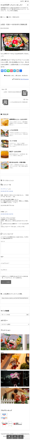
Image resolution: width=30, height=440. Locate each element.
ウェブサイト (4, 269)
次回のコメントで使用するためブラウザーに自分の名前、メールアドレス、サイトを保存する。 (15, 277)
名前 (2, 256)
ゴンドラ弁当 (13, 141)
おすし (12, 75)
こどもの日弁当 (13, 130)
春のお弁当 (16, 17)
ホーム (3, 17)
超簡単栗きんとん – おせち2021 (18, 119)
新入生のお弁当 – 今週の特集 (17, 162)
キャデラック (4, 189)
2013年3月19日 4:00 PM (7, 214)
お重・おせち (18, 75)
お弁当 (9, 17)
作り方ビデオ (25, 75)
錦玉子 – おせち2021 (15, 151)
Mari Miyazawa (25, 79)
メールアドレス (5, 263)
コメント (3, 241)
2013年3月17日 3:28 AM (7, 191)
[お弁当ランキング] (17, 423)
